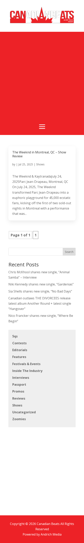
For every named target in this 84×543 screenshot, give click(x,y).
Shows (40, 164)
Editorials (19, 350)
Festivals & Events (26, 364)
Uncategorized (24, 412)
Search (69, 252)
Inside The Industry (27, 371)
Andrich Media (51, 534)
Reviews (18, 398)
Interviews (20, 377)
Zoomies (19, 419)
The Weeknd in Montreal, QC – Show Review (39, 154)
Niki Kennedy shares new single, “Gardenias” (41, 284)
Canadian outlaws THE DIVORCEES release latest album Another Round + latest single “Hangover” (39, 303)
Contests (19, 343)
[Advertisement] (42, 74)
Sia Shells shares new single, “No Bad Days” (40, 291)
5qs (15, 336)
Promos (18, 391)
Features (19, 357)
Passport (19, 384)
